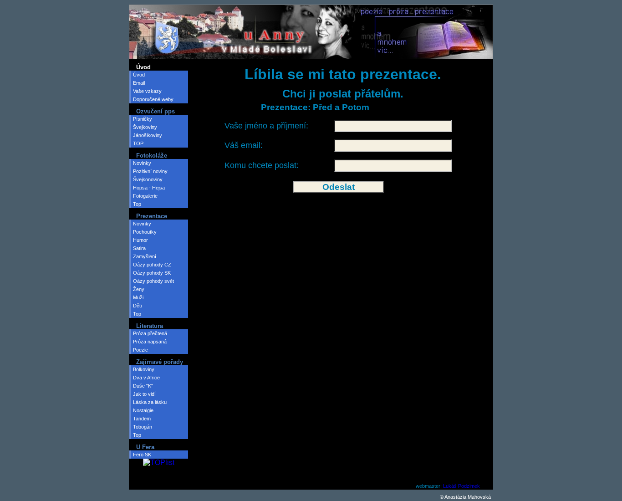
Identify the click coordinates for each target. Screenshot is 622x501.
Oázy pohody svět (153, 281)
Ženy (138, 289)
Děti (137, 305)
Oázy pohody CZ (152, 264)
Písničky (142, 119)
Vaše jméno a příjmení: (266, 125)
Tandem (142, 418)
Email (139, 83)
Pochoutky (145, 232)
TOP (138, 143)
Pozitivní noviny (150, 171)
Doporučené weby (153, 99)
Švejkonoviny (148, 179)
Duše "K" (143, 386)
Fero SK (142, 454)
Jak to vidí (144, 394)
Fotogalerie (145, 196)
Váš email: (243, 145)
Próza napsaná (150, 341)
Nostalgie (143, 410)
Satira (139, 248)
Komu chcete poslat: (261, 165)
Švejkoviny (145, 127)
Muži (138, 297)
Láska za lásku (150, 402)
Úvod (139, 74)
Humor (140, 240)
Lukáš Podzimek (461, 486)
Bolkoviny (143, 369)
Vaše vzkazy (147, 91)
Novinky (142, 163)
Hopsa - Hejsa (149, 187)
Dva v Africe (146, 377)
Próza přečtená (150, 333)
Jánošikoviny (147, 135)
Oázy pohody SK (152, 273)
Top (137, 204)
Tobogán (142, 426)
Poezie (140, 350)
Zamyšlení (144, 256)
